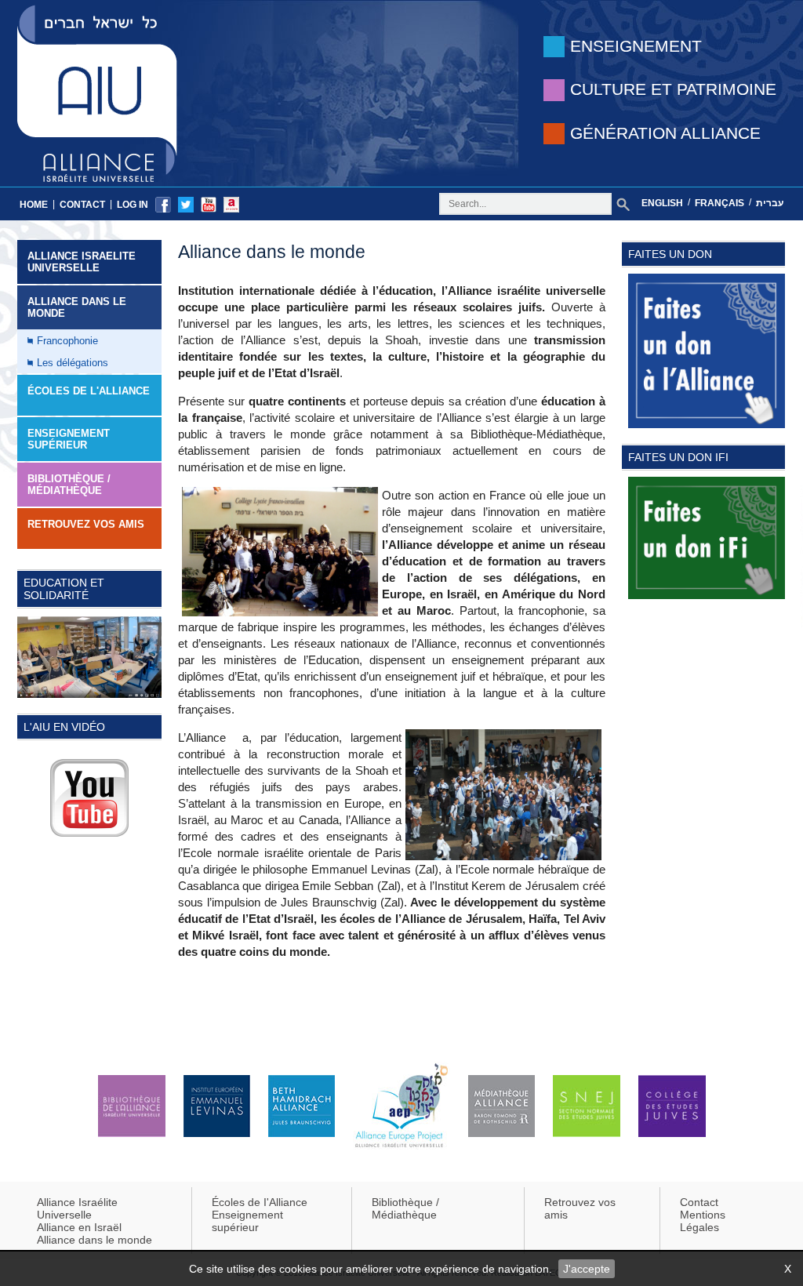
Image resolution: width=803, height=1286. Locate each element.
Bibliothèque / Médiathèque (69, 484)
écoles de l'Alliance (88, 391)
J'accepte (586, 1268)
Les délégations (72, 363)
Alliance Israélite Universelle (77, 1208)
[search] (623, 204)
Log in (132, 204)
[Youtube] (208, 203)
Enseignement (636, 46)
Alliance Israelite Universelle (81, 262)
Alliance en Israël (79, 1227)
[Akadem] (231, 203)
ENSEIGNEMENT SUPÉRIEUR (68, 439)
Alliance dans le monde (76, 307)
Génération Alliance (665, 133)
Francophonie (67, 341)
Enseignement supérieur (247, 1220)
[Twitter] (186, 203)
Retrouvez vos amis (85, 524)
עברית (769, 203)
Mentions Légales (702, 1220)
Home (34, 204)
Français (719, 203)
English (662, 203)
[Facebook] (163, 203)
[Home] (97, 92)
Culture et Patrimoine (673, 89)
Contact (82, 204)
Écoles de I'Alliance (259, 1202)
